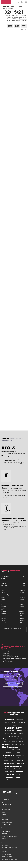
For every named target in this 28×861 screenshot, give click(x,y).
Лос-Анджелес (5, 576)
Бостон (14, 725)
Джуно (21, 733)
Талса (21, 769)
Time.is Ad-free (6, 854)
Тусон (6, 771)
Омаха (13, 758)
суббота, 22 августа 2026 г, (16, 15)
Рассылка (4, 839)
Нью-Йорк (4, 581)
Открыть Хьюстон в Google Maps (13, 683)
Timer (3, 817)
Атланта (14, 722)
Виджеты (4, 833)
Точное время (5, 799)
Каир (2, 604)
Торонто (3, 583)
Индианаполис (9, 739)
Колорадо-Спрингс (17, 741)
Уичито (12, 771)
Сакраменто (20, 760)
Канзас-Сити (20, 738)
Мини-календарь (6, 822)
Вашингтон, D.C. (13, 728)
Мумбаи (3, 611)
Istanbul (3, 602)
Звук (2, 827)
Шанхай (3, 618)
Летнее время (5, 809)
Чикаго (3, 578)
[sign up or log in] (21, 2)
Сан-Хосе (8, 769)
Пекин (17, 26)
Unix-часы (4, 845)
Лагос (3, 590)
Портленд (6, 760)
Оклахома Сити (20, 755)
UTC (2, 588)
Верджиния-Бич (9, 730)
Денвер (7, 733)
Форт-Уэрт (10, 774)
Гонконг (3, 613)
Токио (23, 26)
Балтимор (22, 722)
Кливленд (7, 741)
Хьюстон (9, 777)
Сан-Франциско (13, 766)
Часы (3, 812)
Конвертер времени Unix (9, 847)
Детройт (14, 733)
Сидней (3, 623)
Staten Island (19, 719)
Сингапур (4, 616)
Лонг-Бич (22, 744)
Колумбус (6, 744)
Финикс (19, 771)
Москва (3, 606)
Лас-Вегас (14, 744)
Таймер (3, 814)
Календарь (4, 819)
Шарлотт (9, 780)
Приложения (5, 831)
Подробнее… (23, 18)
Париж (10, 26)
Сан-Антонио (8, 763)
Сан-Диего (20, 763)
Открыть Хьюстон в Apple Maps (12, 688)
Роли (12, 760)
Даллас (19, 730)
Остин (20, 758)
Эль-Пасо (18, 780)
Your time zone (6, 804)
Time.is (6, 2)
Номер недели (6, 824)
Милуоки (19, 749)
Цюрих (3, 599)
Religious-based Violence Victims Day (16, 17)
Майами (22, 747)
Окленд (7, 758)
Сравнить (4, 802)
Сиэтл (15, 769)
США (6, 713)
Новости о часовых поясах (9, 836)
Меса (13, 749)
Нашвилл (18, 752)
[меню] (26, 2)
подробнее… (23, 29)
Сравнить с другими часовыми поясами (12, 629)
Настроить (4, 851)
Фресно (18, 774)
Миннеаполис (10, 752)
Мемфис (7, 749)
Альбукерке (6, 722)
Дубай (3, 609)
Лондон (3, 592)
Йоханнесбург (5, 595)
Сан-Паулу (4, 585)
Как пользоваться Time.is (9, 859)
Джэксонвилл (14, 736)
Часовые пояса (6, 807)
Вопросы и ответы (7, 856)
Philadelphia (9, 720)
